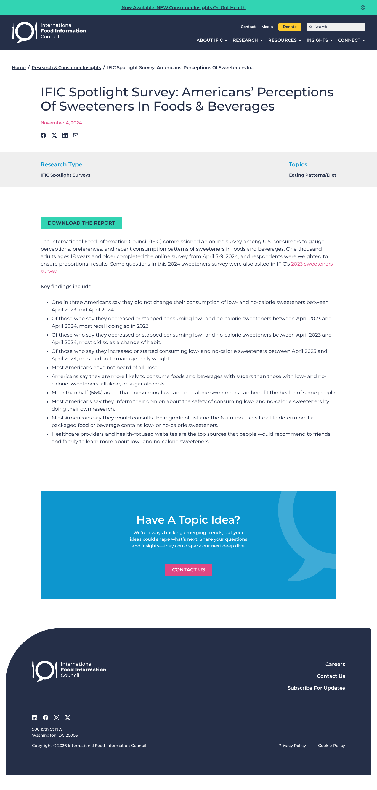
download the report (81, 223)
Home (19, 67)
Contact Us (188, 570)
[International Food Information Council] (49, 33)
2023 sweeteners (312, 264)
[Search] (311, 27)
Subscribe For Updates (316, 688)
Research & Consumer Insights (66, 67)
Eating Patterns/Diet (312, 175)
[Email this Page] (75, 135)
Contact (248, 27)
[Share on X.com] (54, 135)
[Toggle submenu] (226, 40)
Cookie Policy (331, 745)
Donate (290, 27)
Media (267, 27)
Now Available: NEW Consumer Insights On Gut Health (183, 7)
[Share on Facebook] (43, 135)
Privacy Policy (292, 745)
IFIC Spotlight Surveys (65, 175)
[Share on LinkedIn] (65, 135)
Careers (335, 664)
